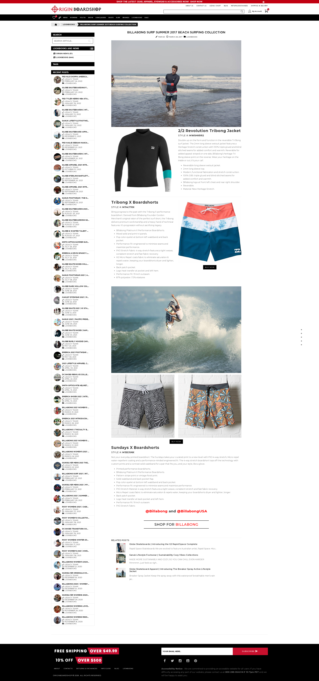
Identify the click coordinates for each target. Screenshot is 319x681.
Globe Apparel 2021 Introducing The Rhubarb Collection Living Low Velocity (75, 187)
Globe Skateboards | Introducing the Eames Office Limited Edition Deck (75, 154)
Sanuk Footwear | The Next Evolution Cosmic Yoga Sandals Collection (75, 198)
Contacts (68, 668)
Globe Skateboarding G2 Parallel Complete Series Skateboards (75, 220)
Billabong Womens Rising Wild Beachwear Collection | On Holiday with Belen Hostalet (75, 617)
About (57, 668)
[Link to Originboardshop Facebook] (164, 661)
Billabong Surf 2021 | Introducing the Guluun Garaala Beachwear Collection (75, 474)
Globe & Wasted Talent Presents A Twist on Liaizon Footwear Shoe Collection (75, 231)
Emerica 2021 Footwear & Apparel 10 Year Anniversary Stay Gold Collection (75, 352)
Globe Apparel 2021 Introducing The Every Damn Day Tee (75, 165)
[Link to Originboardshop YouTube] (188, 661)
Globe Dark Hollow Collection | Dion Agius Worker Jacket (75, 286)
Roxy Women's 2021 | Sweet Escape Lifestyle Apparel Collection (75, 551)
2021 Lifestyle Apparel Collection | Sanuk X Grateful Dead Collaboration (75, 363)
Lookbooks (69, 24)
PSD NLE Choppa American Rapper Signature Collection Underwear (75, 77)
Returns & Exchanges (86, 668)
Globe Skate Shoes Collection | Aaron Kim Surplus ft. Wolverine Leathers (75, 264)
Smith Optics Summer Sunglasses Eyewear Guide (75, 242)
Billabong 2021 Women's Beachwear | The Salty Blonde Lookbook (75, 441)
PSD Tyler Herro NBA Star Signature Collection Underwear (75, 99)
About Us (189, 6)
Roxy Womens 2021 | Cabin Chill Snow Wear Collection (75, 507)
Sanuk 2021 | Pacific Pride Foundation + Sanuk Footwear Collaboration (75, 319)
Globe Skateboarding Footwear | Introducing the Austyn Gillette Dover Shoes (75, 88)
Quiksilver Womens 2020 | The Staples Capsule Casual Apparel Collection (75, 595)
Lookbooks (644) (65, 57)
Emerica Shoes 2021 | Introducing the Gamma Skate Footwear (75, 396)
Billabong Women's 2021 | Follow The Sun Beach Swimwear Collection (75, 452)
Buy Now (209, 267)
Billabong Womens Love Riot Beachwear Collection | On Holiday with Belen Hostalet (75, 606)
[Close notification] (263, 2)
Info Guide (106, 668)
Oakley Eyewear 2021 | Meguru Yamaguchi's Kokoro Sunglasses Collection (75, 297)
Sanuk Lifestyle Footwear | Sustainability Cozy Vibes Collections (75, 121)
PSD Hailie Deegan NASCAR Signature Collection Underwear (75, 143)
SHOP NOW (196, 1)
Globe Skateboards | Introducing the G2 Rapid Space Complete (75, 110)
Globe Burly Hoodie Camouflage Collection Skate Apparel (75, 341)
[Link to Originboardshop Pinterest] (195, 661)
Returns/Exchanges (239, 6)
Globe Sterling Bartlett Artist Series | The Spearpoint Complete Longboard (75, 176)
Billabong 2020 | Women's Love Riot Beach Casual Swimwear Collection (75, 584)
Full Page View (83, 35)
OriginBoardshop (62, 675)
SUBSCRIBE (248, 651)
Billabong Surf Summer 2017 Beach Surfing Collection (176, 32)
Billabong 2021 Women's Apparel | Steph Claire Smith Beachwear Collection (75, 407)
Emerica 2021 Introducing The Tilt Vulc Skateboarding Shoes (75, 419)
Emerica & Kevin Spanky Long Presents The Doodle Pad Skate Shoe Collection (75, 253)
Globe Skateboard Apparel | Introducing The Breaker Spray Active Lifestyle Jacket (75, 132)
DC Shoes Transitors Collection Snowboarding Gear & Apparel (75, 529)
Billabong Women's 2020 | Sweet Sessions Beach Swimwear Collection (75, 562)
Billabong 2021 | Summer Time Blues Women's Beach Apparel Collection (75, 496)
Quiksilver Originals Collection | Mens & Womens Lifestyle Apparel (75, 573)
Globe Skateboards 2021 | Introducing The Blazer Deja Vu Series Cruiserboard (75, 209)
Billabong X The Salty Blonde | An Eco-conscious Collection (75, 430)
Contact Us (201, 6)
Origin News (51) (64, 54)
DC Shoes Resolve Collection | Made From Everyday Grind (75, 374)
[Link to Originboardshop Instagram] (180, 661)
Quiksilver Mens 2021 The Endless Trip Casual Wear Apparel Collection (75, 463)
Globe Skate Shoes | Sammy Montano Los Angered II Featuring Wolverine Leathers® (75, 330)
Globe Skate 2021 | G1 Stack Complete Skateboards (75, 308)
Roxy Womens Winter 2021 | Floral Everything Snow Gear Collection (75, 540)
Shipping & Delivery (259, 6)
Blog (226, 6)
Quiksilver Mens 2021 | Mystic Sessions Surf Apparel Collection (75, 485)
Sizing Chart (215, 6)
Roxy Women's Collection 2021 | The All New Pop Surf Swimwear (75, 518)
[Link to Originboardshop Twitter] (172, 661)
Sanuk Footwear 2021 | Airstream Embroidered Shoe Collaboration (75, 275)
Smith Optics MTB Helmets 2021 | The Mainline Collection (75, 385)
